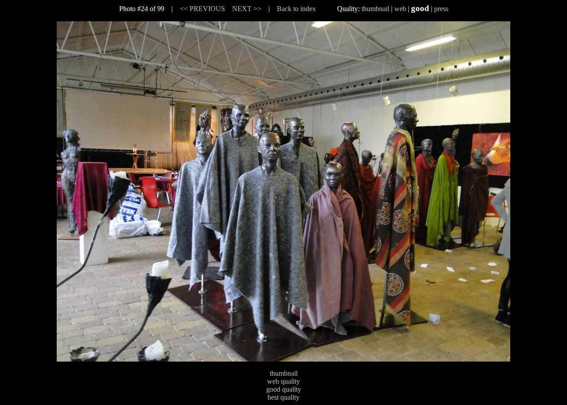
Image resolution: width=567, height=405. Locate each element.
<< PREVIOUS (202, 8)
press (441, 8)
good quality (283, 389)
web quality (283, 381)
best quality (283, 397)
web (400, 8)
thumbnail (375, 8)
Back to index (296, 8)
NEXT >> (246, 8)
